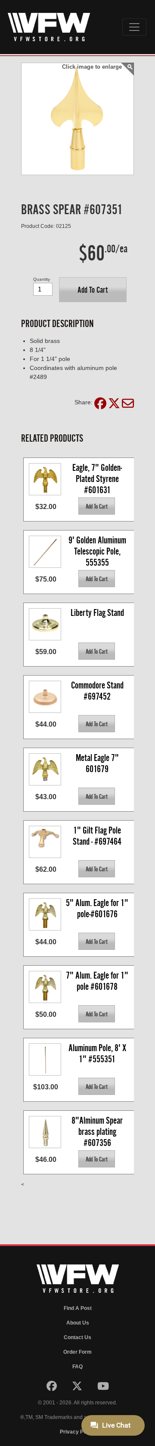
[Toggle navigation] (134, 27)
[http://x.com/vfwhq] (77, 1388)
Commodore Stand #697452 (98, 691)
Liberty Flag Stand (97, 612)
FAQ (77, 1367)
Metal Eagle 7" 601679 (98, 763)
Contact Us (77, 1337)
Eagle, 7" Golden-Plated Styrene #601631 (97, 478)
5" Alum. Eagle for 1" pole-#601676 (98, 908)
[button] (93, 289)
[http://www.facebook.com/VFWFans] (52, 1388)
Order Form (77, 1352)
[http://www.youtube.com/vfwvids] (103, 1388)
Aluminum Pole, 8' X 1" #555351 (98, 1053)
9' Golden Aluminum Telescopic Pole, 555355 (98, 551)
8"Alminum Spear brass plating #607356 (97, 1131)
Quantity (41, 279)
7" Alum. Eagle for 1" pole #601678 (98, 981)
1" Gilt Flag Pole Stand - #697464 (98, 836)
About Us (77, 1323)
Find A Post (78, 1308)
